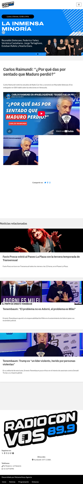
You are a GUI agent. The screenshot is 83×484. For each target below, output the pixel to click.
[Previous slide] (3, 32)
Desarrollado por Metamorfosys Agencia (17, 477)
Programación (23, 482)
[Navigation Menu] (78, 4)
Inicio (4, 482)
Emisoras (35, 482)
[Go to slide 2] (37, 54)
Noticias (12, 482)
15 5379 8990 (8, 469)
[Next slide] (79, 32)
